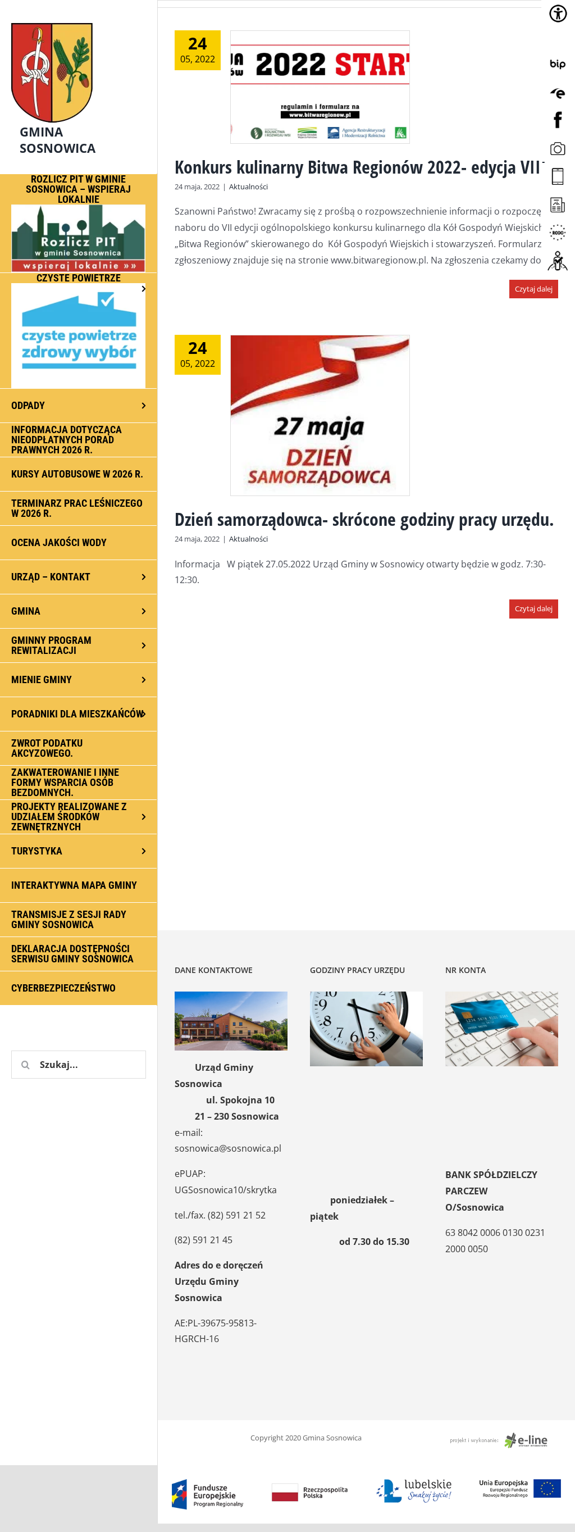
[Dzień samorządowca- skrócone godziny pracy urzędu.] (320, 415)
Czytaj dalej (534, 289)
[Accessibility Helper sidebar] (558, 13)
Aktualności (248, 186)
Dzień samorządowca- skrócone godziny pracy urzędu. (364, 519)
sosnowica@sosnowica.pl (228, 1148)
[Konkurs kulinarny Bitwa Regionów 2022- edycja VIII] (320, 87)
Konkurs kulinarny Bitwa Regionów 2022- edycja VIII (360, 166)
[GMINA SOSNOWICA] (78, 20)
